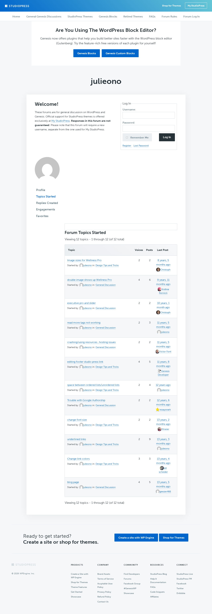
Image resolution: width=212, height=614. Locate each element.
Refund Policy (104, 596)
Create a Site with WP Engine (79, 576)
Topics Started (46, 196)
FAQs (153, 587)
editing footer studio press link (85, 361)
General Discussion (106, 285)
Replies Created (47, 203)
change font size (77, 419)
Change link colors (78, 458)
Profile (40, 190)
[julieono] (47, 184)
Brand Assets (103, 574)
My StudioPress (196, 5)
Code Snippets (157, 592)
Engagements (45, 209)
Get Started (76, 592)
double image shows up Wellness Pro (89, 279)
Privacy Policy (104, 592)
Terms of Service (105, 579)
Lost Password (141, 145)
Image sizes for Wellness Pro (84, 260)
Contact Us (102, 601)
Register (127, 145)
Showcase (76, 596)
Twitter (180, 588)
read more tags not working (83, 322)
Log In (167, 137)
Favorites (42, 216)
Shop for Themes (173, 537)
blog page (73, 482)
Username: (130, 109)
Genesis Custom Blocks (120, 53)
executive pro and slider (81, 303)
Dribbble (181, 593)
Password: (129, 122)
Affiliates (154, 596)
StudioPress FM (184, 579)
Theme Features (79, 587)
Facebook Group (132, 583)
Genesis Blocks (86, 53)
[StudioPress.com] (17, 6)
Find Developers (132, 574)
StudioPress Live (185, 574)
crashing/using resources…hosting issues (91, 342)
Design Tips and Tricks (107, 265)
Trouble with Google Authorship (86, 400)
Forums (127, 579)
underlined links (76, 439)
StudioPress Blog (158, 574)
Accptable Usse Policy (104, 585)
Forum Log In (191, 16)
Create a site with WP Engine (136, 537)
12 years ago (163, 385)
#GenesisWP (130, 588)
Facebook (181, 583)
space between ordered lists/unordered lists (93, 385)
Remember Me (139, 137)
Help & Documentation (158, 580)
